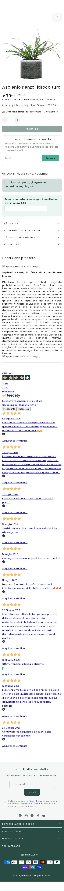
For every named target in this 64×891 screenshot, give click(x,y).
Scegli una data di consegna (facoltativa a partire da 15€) (31, 201)
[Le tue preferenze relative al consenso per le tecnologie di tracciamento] (3, 668)
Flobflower (26, 875)
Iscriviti (32, 792)
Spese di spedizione (26, 99)
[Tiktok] (37, 815)
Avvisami (50, 158)
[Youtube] (43, 815)
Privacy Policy (35, 801)
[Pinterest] (20, 815)
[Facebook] (32, 815)
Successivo (23, 409)
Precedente (9, 409)
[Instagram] (26, 815)
